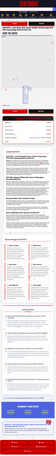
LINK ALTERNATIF (42, 447)
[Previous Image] (2, 61)
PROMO (15, 442)
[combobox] (26, 9)
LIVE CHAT (29, 451)
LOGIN (14, 23)
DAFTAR (41, 23)
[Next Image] (53, 61)
